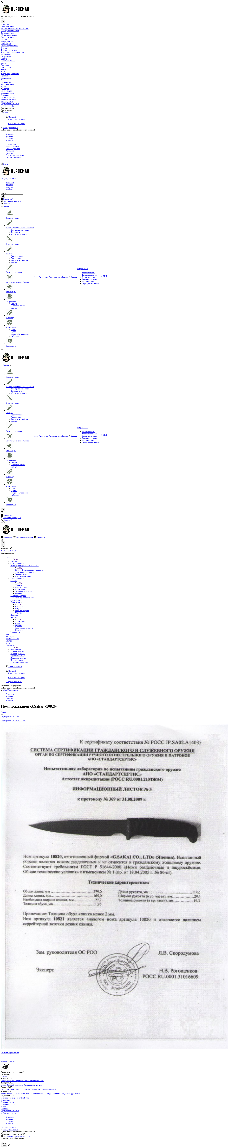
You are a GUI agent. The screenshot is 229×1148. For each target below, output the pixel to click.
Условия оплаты (7, 1102)
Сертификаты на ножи (10, 1111)
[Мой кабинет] (2, 513)
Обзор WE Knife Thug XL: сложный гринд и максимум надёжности (28, 1089)
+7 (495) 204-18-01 (9, 106)
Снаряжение (20, 606)
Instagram (9, 136)
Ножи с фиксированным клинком (29, 570)
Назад (15, 559)
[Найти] (3, 21)
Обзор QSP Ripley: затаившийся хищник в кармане (21, 1085)
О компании (6, 1100)
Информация (15, 649)
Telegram (9, 138)
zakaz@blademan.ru (10, 128)
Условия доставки (8, 1104)
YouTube (9, 140)
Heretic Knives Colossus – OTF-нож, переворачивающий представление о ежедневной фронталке (40, 1094)
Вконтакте (10, 134)
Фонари (18, 585)
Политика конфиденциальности (17, 1136)
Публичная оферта (8, 1113)
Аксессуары (20, 621)
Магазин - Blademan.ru (10, 1141)
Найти (4, 1146)
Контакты (5, 1106)
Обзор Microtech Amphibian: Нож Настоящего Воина (22, 1081)
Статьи (4, 1076)
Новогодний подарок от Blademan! (15, 1098)
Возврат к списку (8, 1061)
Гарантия (4, 1109)
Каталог (13, 561)
